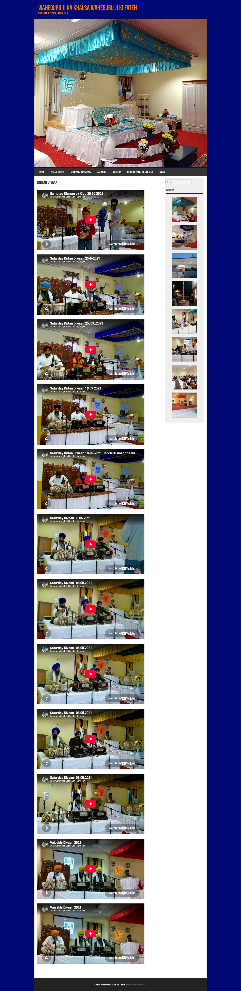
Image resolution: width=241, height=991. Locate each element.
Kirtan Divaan (57, 171)
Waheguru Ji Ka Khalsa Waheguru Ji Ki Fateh (87, 7)
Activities (102, 171)
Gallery (117, 171)
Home (41, 171)
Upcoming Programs (81, 171)
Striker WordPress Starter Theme (109, 984)
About (162, 171)
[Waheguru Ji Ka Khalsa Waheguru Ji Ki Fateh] (120, 93)
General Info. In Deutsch (140, 171)
